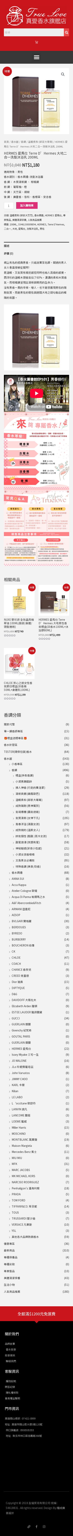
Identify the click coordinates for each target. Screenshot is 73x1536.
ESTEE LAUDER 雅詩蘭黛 (27, 1012)
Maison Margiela (22, 1146)
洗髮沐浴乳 (32, 228)
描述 (6, 246)
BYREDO (17, 933)
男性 (42, 228)
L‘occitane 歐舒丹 (24, 1103)
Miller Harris (19, 1127)
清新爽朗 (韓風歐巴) (28, 794)
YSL (14, 1231)
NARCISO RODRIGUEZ (25, 1182)
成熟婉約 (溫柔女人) (28, 830)
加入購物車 (27, 205)
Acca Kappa (19, 885)
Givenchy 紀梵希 (22, 1030)
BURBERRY (19, 939)
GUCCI (16, 1018)
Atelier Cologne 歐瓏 (24, 891)
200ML (13, 224)
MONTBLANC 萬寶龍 (24, 1139)
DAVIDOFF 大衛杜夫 (24, 1000)
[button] (36, 57)
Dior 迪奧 (17, 982)
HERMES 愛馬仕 (21, 1049)
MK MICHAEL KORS (23, 1176)
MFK (14, 1164)
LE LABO (17, 1097)
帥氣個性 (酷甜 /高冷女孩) (31, 836)
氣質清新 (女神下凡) (28, 818)
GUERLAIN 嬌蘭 (21, 1024)
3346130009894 (27, 224)
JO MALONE (19, 1061)
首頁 (6, 142)
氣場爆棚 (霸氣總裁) (28, 812)
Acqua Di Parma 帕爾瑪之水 (28, 897)
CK (13, 951)
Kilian (15, 1091)
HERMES (41, 224)
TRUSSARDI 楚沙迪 (23, 1218)
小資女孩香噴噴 (25, 854)
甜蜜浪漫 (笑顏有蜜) (28, 842)
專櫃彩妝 (9, 1264)
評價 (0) (8, 253)
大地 (14, 228)
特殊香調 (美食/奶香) (28, 866)
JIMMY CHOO (20, 1079)
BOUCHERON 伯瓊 (23, 945)
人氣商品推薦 (12, 1291)
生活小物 (9, 1285)
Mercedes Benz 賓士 (24, 1152)
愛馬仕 (21, 228)
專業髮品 (9, 1271)
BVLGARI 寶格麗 (22, 921)
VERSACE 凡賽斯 (22, 1224)
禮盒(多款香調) (25, 775)
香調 (14, 770)
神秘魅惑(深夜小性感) (29, 848)
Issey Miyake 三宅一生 (25, 1054)
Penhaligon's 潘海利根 (26, 1188)
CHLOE (16, 957)
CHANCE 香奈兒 (21, 969)
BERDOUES (19, 927)
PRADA (16, 1194)
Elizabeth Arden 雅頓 (24, 1006)
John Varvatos (21, 1073)
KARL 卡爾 (18, 1085)
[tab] (36, 246)
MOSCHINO (19, 1134)
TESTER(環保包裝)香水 (18, 752)
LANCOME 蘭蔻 (21, 1115)
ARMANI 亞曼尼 (21, 909)
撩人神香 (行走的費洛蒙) (30, 787)
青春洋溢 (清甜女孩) (28, 824)
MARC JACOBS (21, 1170)
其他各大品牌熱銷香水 (25, 1237)
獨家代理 (9, 724)
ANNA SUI (18, 879)
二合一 (7, 228)
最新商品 (9, 1250)
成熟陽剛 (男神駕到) (28, 806)
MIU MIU (17, 1158)
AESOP (16, 915)
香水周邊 (17, 872)
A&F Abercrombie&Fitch (26, 903)
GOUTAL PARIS (21, 1036)
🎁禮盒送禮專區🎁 (15, 738)
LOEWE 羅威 (19, 1121)
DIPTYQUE (18, 988)
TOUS (15, 1212)
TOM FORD (18, 1200)
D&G (14, 994)
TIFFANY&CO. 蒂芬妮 (24, 1206)
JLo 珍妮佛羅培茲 (22, 1067)
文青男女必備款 (25, 860)
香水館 (8, 759)
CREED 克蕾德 (20, 976)
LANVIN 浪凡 (19, 1109)
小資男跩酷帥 (24, 781)
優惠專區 (9, 1244)
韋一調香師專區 (13, 731)
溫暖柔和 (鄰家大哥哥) (29, 800)
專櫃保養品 (11, 1257)
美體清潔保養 (12, 1278)
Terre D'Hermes (56, 224)
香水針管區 (11, 745)
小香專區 (17, 764)
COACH (16, 964)
